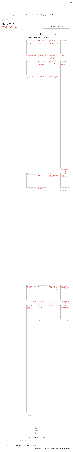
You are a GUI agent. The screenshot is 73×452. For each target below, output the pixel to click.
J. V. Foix (10, 68)
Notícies (28, 15)
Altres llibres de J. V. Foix (37, 37)
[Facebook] (11, 91)
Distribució (52, 15)
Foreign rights (44, 15)
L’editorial (34, 15)
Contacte (59, 15)
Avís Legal (10, 445)
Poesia (13, 64)
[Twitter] (18, 91)
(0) (71, 2)
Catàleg (12, 15)
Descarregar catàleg (45, 443)
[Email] (5, 91)
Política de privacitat (26, 445)
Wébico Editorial (62, 448)
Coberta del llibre (13, 87)
